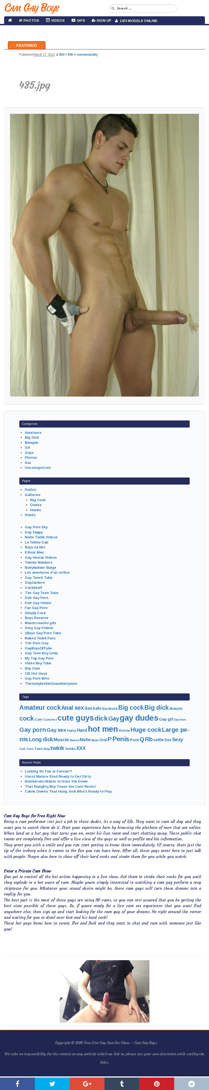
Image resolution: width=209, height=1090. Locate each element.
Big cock (131, 707)
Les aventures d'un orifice (47, 572)
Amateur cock (39, 707)
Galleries (32, 495)
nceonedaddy (87, 54)
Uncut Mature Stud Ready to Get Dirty (58, 776)
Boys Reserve (36, 618)
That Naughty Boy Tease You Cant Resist (60, 786)
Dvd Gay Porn (36, 598)
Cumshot (50, 719)
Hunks (35, 510)
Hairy (71, 730)
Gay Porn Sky (36, 527)
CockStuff (33, 588)
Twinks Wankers (38, 562)
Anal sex (72, 708)
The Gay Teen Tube (41, 593)
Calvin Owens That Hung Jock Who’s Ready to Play (68, 791)
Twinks (70, 749)
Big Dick (32, 437)
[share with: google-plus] (87, 1084)
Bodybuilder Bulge (40, 568)
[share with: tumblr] (121, 1084)
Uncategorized (38, 468)
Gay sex (56, 730)
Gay (113, 718)
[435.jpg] (104, 255)
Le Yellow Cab (36, 542)
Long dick (41, 739)
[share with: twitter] (52, 1084)
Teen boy (42, 749)
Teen (29, 748)
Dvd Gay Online (38, 603)
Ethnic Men (34, 552)
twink (57, 748)
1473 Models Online (138, 21)
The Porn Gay (36, 643)
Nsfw (85, 739)
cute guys (75, 718)
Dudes (30, 490)
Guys (29, 453)
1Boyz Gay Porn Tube (43, 633)
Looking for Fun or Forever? (48, 771)
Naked (74, 740)
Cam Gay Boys (31, 7)
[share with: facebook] (17, 1084)
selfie (158, 739)
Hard (82, 730)
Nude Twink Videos (41, 537)
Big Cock (37, 500)
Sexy (177, 739)
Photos (31, 458)
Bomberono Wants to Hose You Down (56, 781)
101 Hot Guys (36, 673)
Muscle (61, 739)
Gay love (180, 719)
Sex (28, 463)
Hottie (124, 730)
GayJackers (35, 582)
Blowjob (31, 443)
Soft (22, 748)
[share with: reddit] (191, 1084)
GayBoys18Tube (38, 648)
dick (100, 718)
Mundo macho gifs (40, 623)
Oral (103, 740)
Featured (26, 45)
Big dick (156, 707)
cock (26, 718)
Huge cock (145, 729)
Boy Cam (32, 668)
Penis (120, 739)
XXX (81, 748)
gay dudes (139, 717)
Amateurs (33, 433)
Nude (95, 740)
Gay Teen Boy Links (41, 653)
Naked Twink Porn (40, 638)
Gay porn (32, 729)
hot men (103, 729)
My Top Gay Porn (39, 658)
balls (97, 708)
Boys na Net (35, 547)
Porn (134, 740)
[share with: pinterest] (156, 1084)
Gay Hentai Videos (41, 557)
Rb (149, 739)
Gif (27, 447)
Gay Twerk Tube (38, 578)
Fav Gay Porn (36, 608)
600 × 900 (66, 54)
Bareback (110, 709)
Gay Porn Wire (37, 678)
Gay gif (166, 719)
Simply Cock (35, 613)
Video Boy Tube (38, 663)
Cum (38, 719)
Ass (88, 708)
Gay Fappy (33, 532)
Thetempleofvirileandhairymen (51, 683)
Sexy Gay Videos (39, 628)
